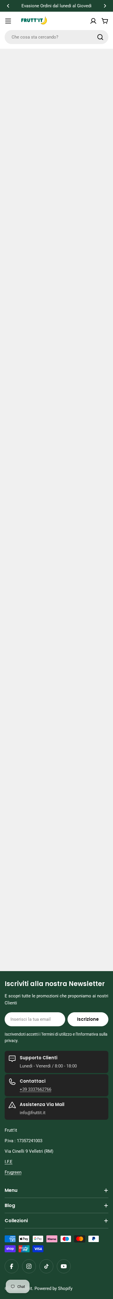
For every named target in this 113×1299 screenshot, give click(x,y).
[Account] (93, 21)
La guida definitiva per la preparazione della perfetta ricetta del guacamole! (55, 796)
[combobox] (56, 37)
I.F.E (8, 1161)
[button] (8, 5)
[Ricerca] (100, 37)
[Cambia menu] (8, 21)
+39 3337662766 (35, 1089)
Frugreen (13, 1172)
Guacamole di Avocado (33, 883)
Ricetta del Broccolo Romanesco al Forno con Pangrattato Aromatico (50, 667)
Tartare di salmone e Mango (40, 967)
